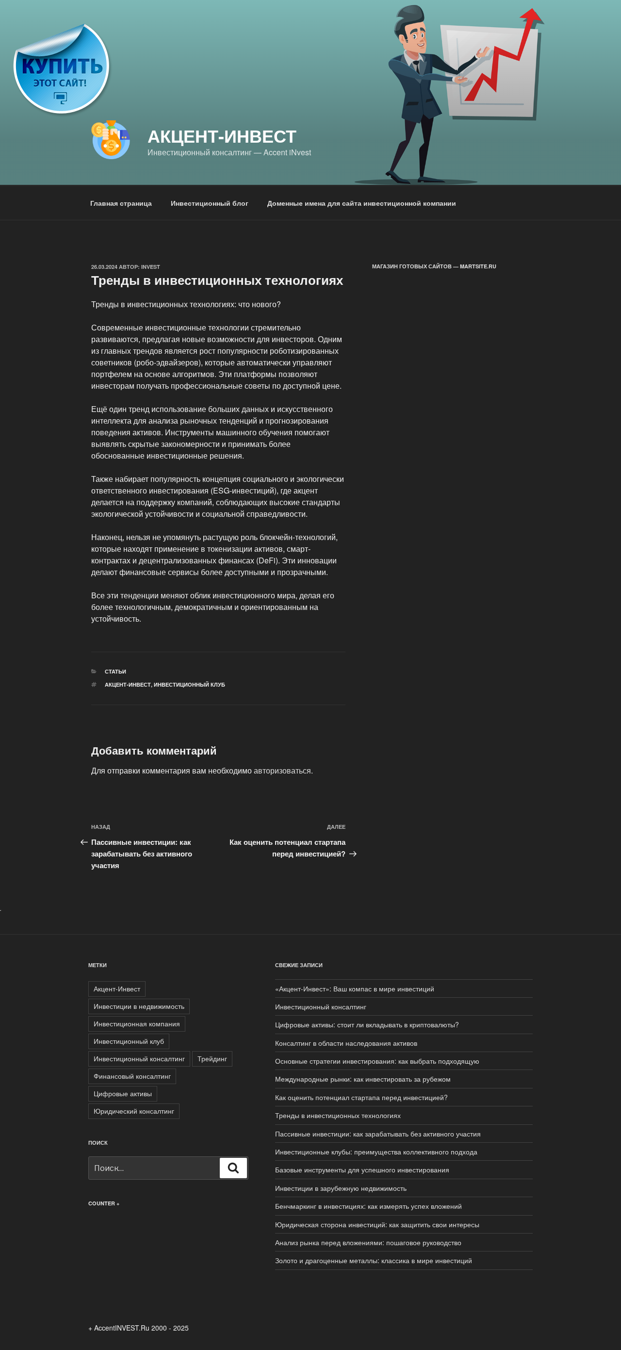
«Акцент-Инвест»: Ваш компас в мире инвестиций (354, 988)
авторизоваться (282, 770)
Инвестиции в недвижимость (139, 1006)
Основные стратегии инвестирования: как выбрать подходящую (377, 1061)
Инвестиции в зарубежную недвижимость (341, 1188)
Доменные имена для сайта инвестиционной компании (361, 203)
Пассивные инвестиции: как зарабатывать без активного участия (378, 1133)
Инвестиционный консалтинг (139, 1058)
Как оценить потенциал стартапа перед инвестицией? (361, 1097)
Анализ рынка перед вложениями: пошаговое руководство (368, 1242)
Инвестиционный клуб (189, 684)
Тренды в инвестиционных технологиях (338, 1115)
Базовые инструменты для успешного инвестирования (362, 1169)
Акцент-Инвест (221, 135)
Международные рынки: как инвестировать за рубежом (363, 1079)
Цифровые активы (123, 1093)
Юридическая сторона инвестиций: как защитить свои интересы (377, 1224)
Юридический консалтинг (134, 1111)
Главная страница (121, 203)
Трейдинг (212, 1058)
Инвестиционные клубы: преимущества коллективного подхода (376, 1151)
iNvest (150, 266)
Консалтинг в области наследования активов (346, 1043)
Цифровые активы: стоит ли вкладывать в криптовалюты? (367, 1024)
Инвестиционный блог (209, 203)
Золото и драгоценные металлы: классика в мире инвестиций (373, 1260)
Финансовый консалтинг (132, 1076)
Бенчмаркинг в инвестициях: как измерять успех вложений (368, 1206)
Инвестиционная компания (137, 1023)
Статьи (115, 671)
